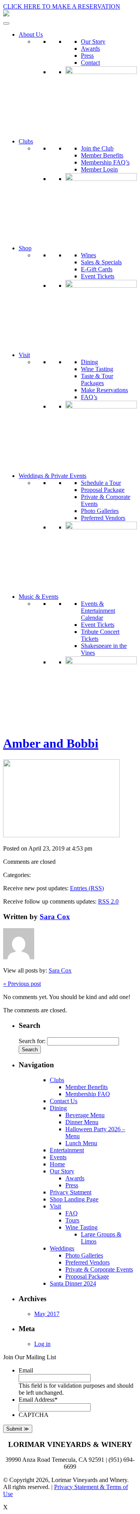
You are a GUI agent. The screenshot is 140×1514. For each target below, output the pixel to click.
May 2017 (47, 1314)
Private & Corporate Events (99, 1269)
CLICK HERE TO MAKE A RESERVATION (61, 6)
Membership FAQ (87, 1094)
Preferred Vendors (103, 518)
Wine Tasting (97, 369)
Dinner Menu (81, 1122)
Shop (25, 248)
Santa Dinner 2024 (73, 1283)
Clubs (26, 141)
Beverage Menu (85, 1115)
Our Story (93, 41)
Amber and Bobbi (50, 743)
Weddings (62, 1248)
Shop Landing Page (74, 1199)
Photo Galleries (100, 511)
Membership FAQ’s (105, 162)
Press (87, 55)
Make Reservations (104, 390)
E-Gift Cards (96, 269)
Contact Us (63, 1101)
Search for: (32, 1041)
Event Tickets (97, 276)
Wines (88, 255)
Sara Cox (55, 917)
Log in (42, 1344)
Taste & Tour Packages (97, 379)
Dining (89, 362)
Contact (90, 62)
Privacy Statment (70, 1192)
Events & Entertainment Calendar (98, 610)
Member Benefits (102, 155)
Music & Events (38, 596)
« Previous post (22, 983)
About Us (31, 34)
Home (57, 1164)
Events (58, 1157)
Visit (24, 355)
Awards (90, 48)
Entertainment (67, 1150)
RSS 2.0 (108, 901)
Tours (72, 1220)
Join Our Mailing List (29, 1357)
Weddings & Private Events (52, 475)
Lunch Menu (81, 1143)
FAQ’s (89, 397)
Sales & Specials (101, 262)
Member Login (99, 169)
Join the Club (97, 148)
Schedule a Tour (101, 482)
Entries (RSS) (87, 888)
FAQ (71, 1213)
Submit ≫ (17, 1429)
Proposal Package (102, 489)
